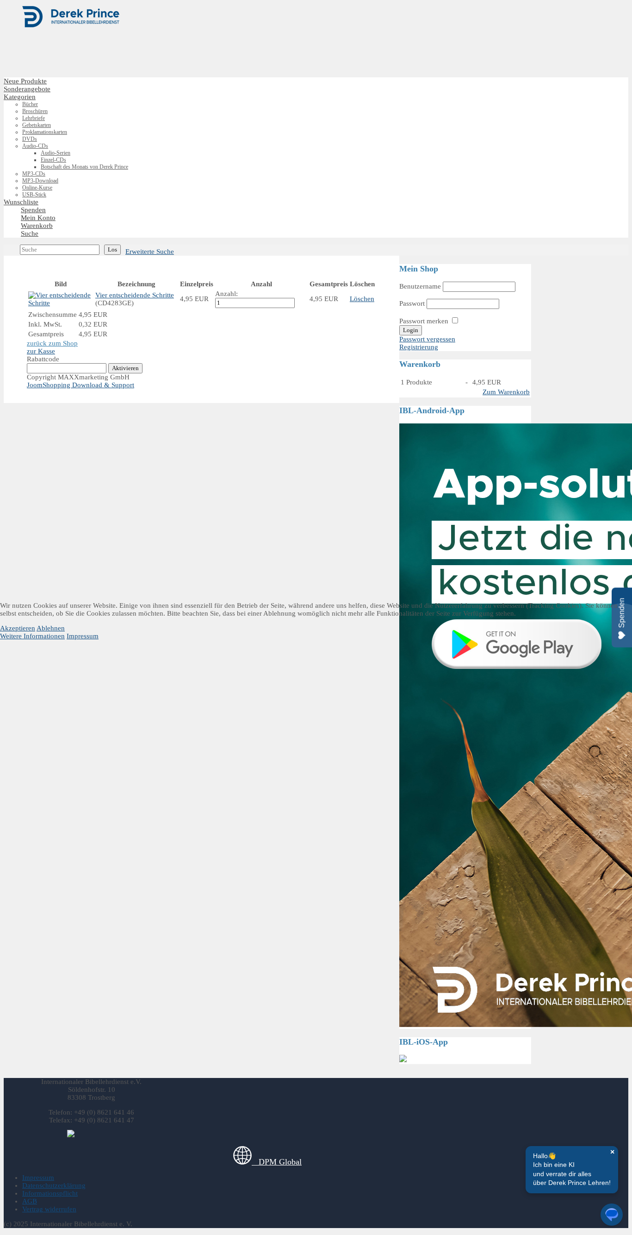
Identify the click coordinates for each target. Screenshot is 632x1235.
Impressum (83, 636)
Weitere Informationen (32, 636)
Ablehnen (51, 628)
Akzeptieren (17, 628)
